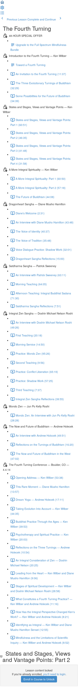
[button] (2, 3)
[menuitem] (2, 9)
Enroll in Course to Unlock (39, 679)
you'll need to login (54, 674)
